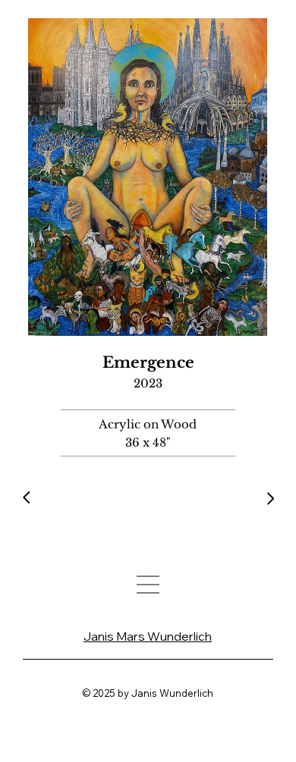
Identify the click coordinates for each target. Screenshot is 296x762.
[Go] (28, 498)
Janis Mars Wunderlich (147, 636)
